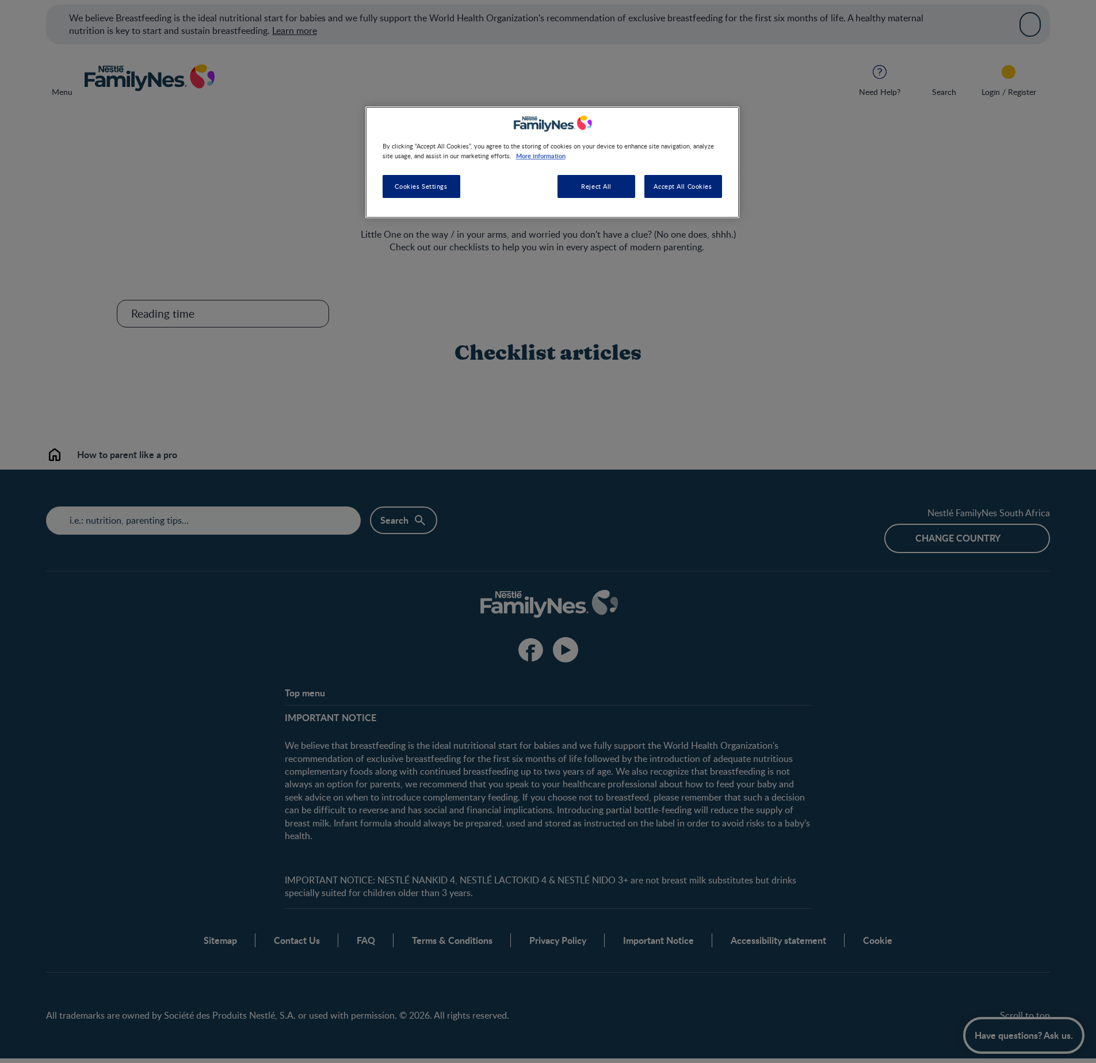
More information (541, 155)
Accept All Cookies (683, 186)
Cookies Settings (421, 186)
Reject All (596, 186)
